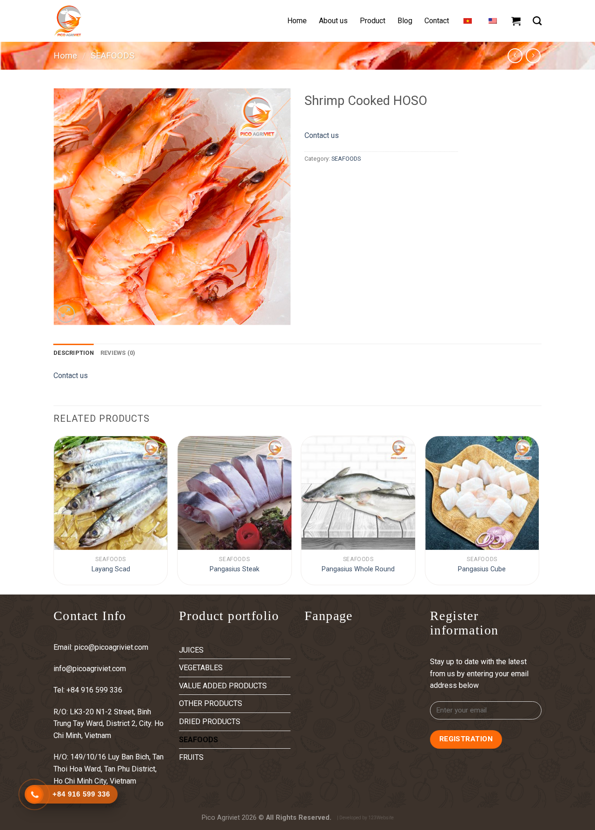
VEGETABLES (201, 667)
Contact (436, 20)
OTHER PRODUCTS (210, 703)
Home (297, 20)
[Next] (539, 514)
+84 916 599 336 (95, 690)
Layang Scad (111, 569)
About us (333, 20)
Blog (404, 20)
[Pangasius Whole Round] (358, 493)
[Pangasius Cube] (482, 493)
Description (73, 352)
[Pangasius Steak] (234, 493)
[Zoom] (66, 314)
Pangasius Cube (482, 569)
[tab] (73, 353)
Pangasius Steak (234, 569)
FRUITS (191, 757)
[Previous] (54, 514)
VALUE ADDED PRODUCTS (223, 685)
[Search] (537, 21)
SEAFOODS (112, 55)
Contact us (321, 135)
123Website (381, 817)
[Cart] (516, 21)
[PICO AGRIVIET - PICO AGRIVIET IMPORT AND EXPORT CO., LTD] (99, 21)
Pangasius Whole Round (358, 569)
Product (372, 20)
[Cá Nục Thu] (111, 493)
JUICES (191, 650)
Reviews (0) (118, 352)
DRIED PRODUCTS (209, 721)
